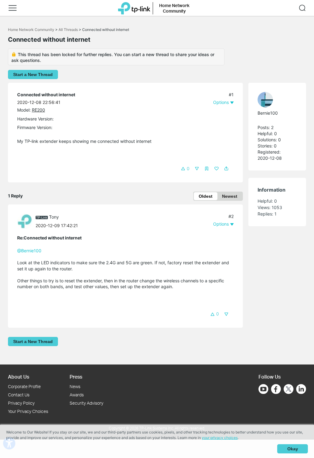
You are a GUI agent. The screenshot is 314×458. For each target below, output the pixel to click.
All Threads (68, 29)
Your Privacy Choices (28, 411)
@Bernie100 (29, 250)
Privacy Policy (21, 403)
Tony (54, 216)
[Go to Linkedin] (301, 389)
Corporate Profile (24, 386)
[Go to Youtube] (263, 389)
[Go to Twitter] (288, 389)
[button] (12, 8)
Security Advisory (86, 403)
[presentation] (25, 221)
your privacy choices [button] (220, 437)
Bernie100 (268, 113)
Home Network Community (31, 29)
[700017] (26, 220)
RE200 (38, 110)
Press (76, 376)
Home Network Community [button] (174, 8)
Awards (77, 394)
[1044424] (274, 99)
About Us (18, 376)
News (75, 386)
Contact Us (18, 394)
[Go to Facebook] (276, 389)
